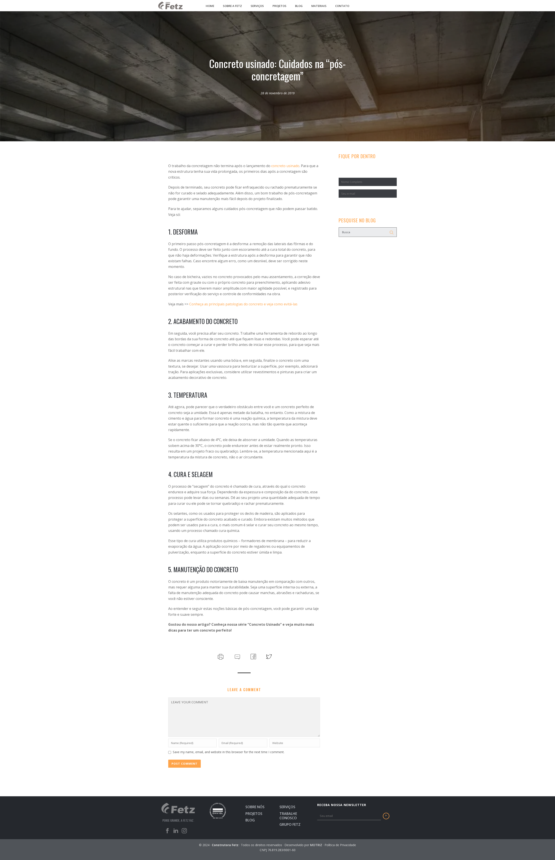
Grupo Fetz (289, 824)
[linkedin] (175, 832)
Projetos (279, 6)
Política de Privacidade (340, 845)
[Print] (220, 656)
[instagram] (184, 832)
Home (210, 6)
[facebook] (167, 832)
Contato (342, 6)
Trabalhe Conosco (288, 815)
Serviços (257, 6)
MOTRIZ (316, 845)
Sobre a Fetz (232, 6)
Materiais (318, 6)
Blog (299, 6)
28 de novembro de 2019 (278, 93)
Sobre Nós (254, 807)
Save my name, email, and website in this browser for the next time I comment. (228, 752)
